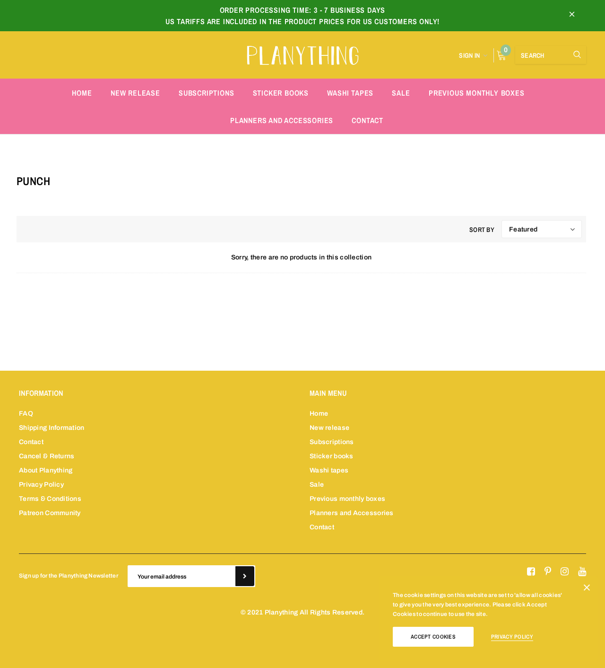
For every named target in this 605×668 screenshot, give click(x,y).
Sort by (481, 229)
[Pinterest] (547, 572)
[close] (572, 15)
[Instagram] (565, 572)
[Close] (587, 589)
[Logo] (302, 54)
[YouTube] (582, 572)
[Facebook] (531, 572)
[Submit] (244, 576)
